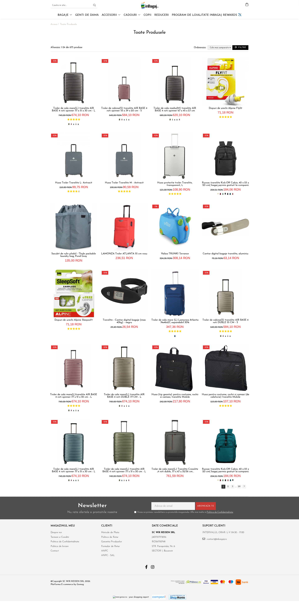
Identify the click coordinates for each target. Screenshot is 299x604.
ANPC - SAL (108, 555)
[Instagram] (152, 567)
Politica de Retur (109, 537)
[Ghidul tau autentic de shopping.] (159, 597)
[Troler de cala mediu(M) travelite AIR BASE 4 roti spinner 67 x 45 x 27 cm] (175, 81)
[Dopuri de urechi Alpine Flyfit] (225, 81)
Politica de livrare (60, 546)
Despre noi (56, 532)
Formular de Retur (110, 546)
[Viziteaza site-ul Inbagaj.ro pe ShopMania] (177, 597)
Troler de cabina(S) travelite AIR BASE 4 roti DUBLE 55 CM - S (225, 321)
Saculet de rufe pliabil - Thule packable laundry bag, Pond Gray (73, 254)
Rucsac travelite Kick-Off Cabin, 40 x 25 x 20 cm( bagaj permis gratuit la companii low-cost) (225, 184)
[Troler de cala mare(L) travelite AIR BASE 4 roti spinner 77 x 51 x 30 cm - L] (73, 81)
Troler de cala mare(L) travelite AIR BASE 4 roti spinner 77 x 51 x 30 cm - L (73, 109)
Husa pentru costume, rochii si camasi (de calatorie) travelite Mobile (225, 395)
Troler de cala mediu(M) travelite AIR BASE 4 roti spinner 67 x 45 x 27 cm (175, 109)
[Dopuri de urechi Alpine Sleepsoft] (73, 293)
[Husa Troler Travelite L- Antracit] (73, 156)
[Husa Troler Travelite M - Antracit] (124, 156)
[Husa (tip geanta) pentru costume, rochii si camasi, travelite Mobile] (175, 368)
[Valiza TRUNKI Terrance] (175, 227)
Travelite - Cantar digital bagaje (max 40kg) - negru (124, 321)
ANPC (104, 551)
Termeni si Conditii (60, 537)
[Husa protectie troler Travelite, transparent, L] (175, 156)
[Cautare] (94, 5)
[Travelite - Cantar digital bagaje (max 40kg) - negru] (124, 293)
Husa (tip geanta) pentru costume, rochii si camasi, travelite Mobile (175, 395)
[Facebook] (146, 567)
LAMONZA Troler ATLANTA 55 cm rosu (124, 253)
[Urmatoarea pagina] (244, 487)
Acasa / (55, 24)
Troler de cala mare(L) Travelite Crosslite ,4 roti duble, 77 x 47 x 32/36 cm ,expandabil (175, 470)
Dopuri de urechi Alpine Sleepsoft (74, 320)
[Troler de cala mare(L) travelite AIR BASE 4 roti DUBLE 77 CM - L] (124, 368)
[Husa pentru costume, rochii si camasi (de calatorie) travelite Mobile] (225, 368)
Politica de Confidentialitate (220, 512)
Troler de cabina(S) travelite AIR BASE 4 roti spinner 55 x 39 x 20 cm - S (124, 109)
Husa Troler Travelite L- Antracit (73, 183)
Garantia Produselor (111, 542)
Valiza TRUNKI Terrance (175, 253)
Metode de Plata (110, 532)
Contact (55, 551)
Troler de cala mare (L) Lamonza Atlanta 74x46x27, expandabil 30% (174, 321)
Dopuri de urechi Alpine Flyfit (225, 108)
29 (239, 486)
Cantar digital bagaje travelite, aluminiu (225, 253)
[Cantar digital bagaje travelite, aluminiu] (225, 227)
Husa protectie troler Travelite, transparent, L (174, 184)
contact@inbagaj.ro (216, 539)
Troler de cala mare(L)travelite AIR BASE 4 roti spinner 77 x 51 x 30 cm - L (73, 395)
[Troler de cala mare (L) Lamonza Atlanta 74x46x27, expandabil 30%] (175, 293)
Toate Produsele (68, 24)
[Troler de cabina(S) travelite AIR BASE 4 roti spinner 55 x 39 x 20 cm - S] (124, 81)
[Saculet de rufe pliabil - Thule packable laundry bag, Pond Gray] (73, 227)
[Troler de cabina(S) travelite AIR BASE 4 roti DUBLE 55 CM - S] (225, 293)
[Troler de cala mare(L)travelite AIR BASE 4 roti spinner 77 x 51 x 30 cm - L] (73, 368)
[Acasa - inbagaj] (149, 5)
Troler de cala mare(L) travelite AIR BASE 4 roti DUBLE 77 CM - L (124, 395)
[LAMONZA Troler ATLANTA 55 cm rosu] (124, 227)
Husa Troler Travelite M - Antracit (124, 183)
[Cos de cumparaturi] (246, 5)
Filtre (241, 47)
